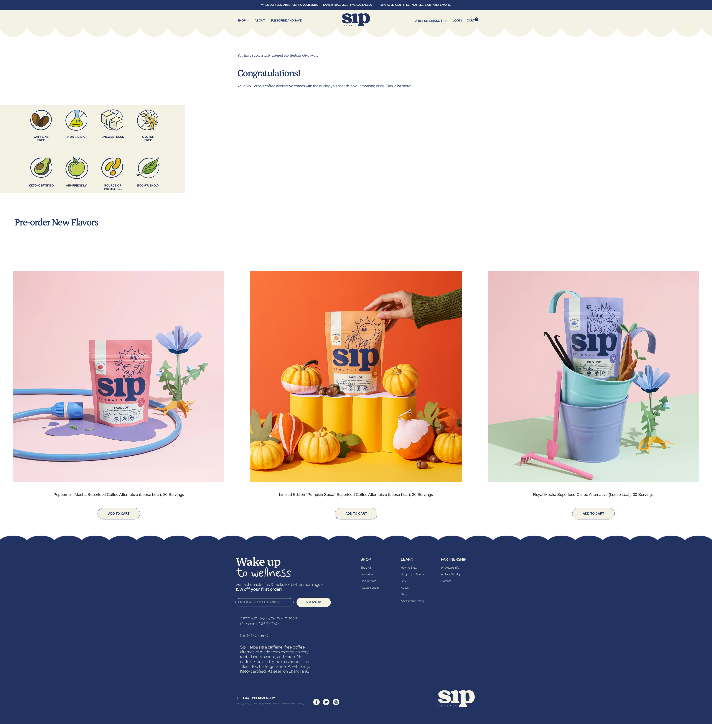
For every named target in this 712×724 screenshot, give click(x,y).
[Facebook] (316, 702)
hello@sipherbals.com (256, 698)
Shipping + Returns (412, 574)
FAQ (403, 581)
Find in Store (368, 581)
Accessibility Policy (412, 601)
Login (457, 20)
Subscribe (313, 602)
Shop (241, 20)
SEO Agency (298, 703)
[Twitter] (326, 702)
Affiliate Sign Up (451, 574)
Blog (404, 594)
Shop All (366, 568)
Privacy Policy (243, 703)
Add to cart (118, 513)
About (260, 20)
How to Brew (409, 568)
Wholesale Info (450, 568)
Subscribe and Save (285, 20)
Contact (446, 581)
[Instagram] (336, 702)
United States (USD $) (429, 21)
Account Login (370, 588)
